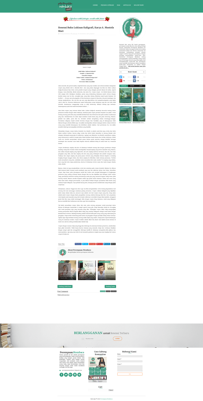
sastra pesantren (90, 33)
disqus (108, 291)
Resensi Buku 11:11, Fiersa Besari (139, 122)
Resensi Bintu (83, 33)
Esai (118, 5)
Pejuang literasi (107, 5)
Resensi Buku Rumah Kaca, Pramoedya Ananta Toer (125, 104)
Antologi (127, 5)
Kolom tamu (139, 5)
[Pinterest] (79, 375)
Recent (132, 85)
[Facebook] (62, 375)
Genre (95, 5)
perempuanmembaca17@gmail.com (72, 370)
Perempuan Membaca (106, 399)
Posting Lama (110, 286)
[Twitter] (66, 375)
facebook (113, 291)
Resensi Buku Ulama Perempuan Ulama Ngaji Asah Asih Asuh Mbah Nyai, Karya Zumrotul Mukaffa (66, 274)
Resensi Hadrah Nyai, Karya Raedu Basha (86, 275)
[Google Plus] (70, 375)
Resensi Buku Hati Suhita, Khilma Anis (139, 104)
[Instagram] (75, 375)
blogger (102, 291)
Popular (123, 85)
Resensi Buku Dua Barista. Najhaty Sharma (125, 122)
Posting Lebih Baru (65, 286)
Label (140, 85)
